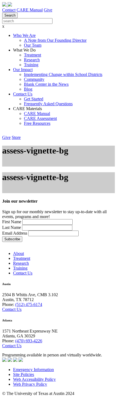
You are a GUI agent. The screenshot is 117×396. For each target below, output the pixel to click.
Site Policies (23, 374)
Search (10, 15)
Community (34, 79)
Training (31, 64)
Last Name (11, 227)
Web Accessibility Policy (34, 379)
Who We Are (24, 35)
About (18, 253)
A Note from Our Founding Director (55, 40)
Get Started (33, 99)
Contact (9, 10)
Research (32, 60)
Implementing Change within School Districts (63, 74)
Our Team (32, 45)
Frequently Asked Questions (48, 103)
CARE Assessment (40, 118)
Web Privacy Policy (30, 384)
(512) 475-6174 (28, 304)
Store (16, 137)
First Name (12, 221)
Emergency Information (33, 369)
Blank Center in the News (46, 84)
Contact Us (22, 94)
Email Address (14, 233)
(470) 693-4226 (28, 340)
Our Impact (23, 69)
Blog (28, 89)
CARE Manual (30, 10)
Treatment (32, 55)
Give (48, 10)
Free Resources (37, 123)
